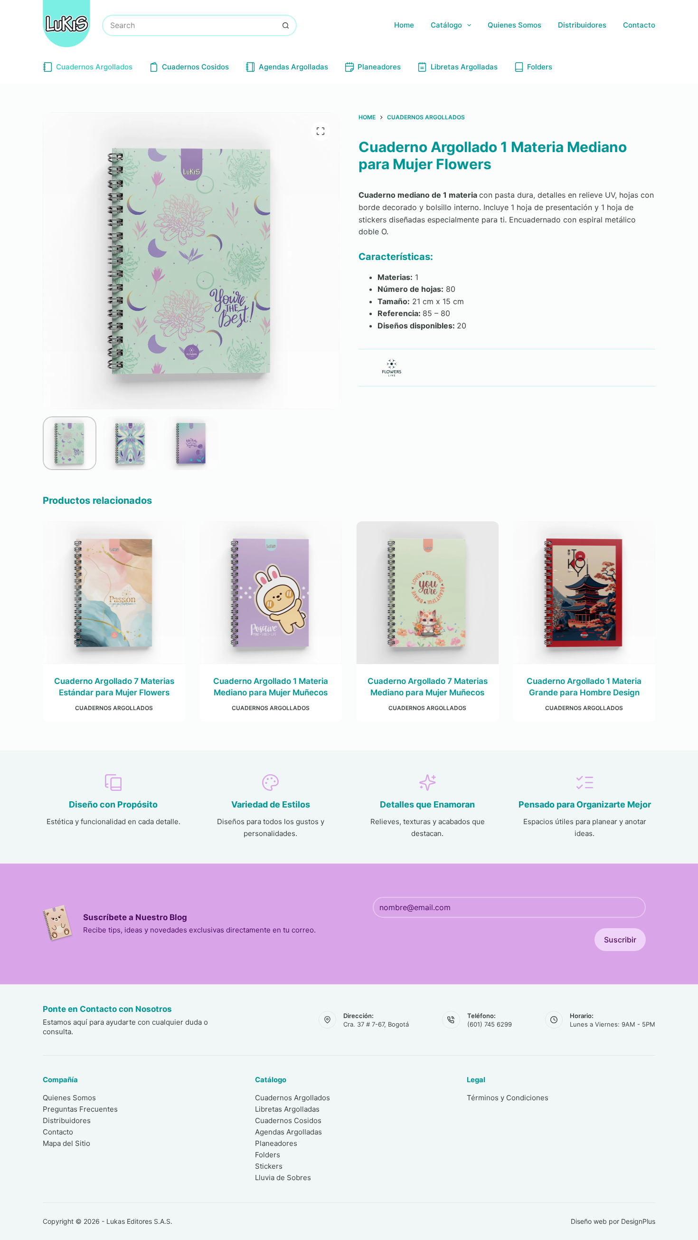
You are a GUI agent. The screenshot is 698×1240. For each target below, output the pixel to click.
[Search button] (286, 25)
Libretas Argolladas (464, 66)
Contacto (639, 24)
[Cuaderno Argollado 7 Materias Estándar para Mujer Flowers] (114, 592)
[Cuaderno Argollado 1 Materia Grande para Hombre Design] (584, 592)
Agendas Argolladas (293, 66)
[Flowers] (391, 367)
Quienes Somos (514, 24)
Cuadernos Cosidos (195, 66)
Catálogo (446, 24)
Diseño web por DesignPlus (613, 1221)
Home (404, 24)
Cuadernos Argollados (94, 66)
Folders (539, 66)
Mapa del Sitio (66, 1143)
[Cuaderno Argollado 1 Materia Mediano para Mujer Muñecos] (270, 592)
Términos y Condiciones (507, 1097)
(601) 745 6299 (489, 1024)
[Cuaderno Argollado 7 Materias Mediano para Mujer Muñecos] (427, 592)
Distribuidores (582, 24)
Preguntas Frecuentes (80, 1109)
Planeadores (379, 66)
